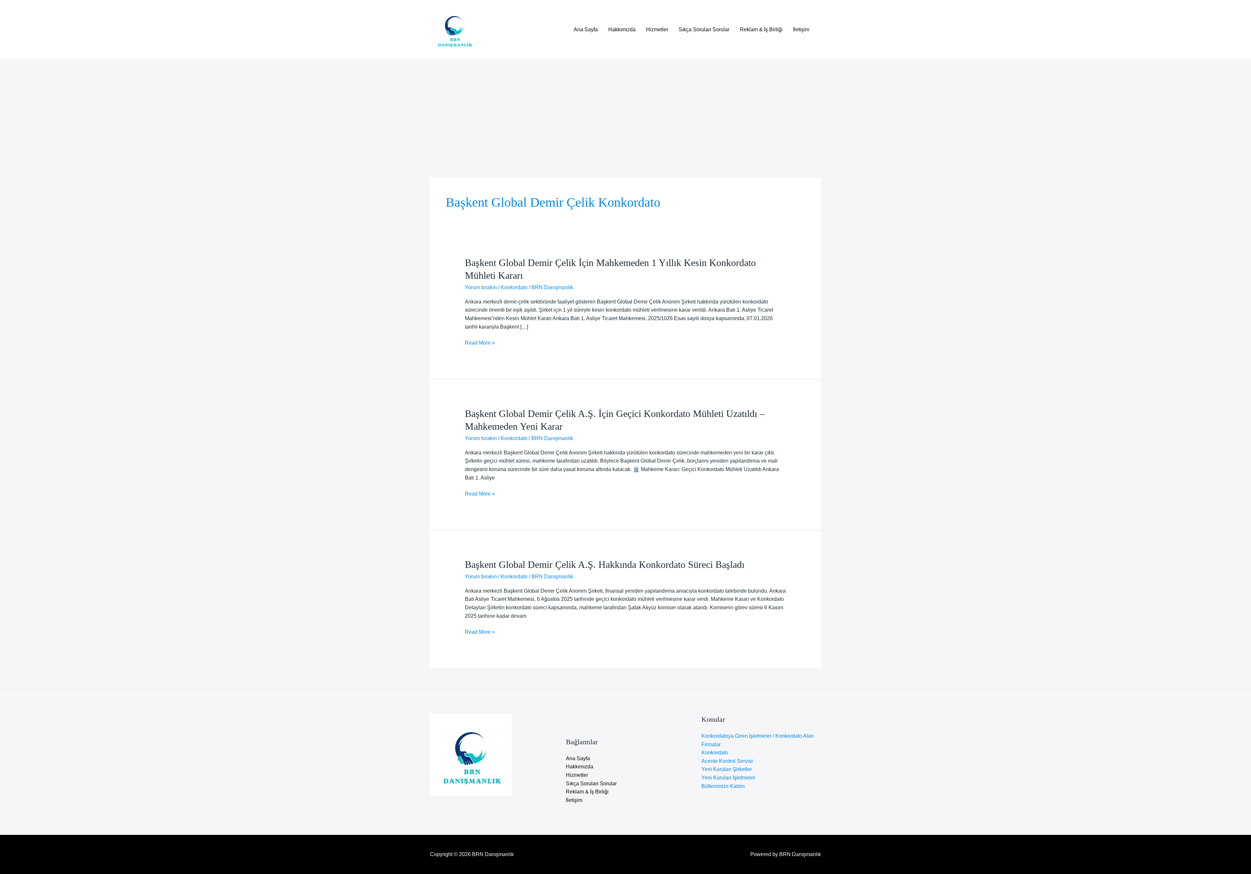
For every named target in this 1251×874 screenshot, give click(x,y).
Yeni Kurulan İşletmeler (728, 777)
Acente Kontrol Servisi (727, 761)
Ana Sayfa (586, 29)
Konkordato (514, 287)
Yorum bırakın (481, 287)
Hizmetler (657, 29)
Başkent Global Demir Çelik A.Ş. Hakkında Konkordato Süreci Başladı (604, 564)
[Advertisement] (625, 108)
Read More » (480, 343)
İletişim (801, 29)
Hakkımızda (622, 29)
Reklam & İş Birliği (761, 29)
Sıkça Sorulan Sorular (704, 29)
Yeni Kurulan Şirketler (726, 769)
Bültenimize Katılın (723, 786)
